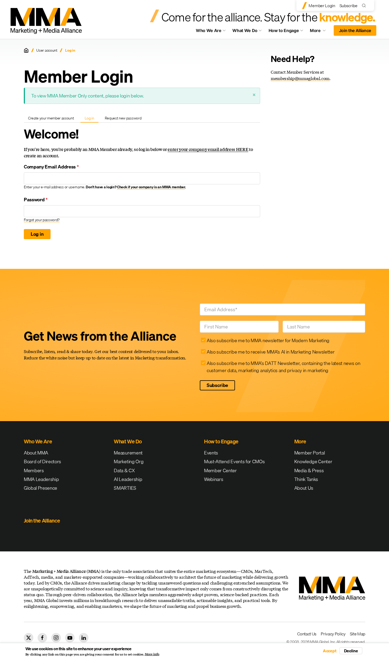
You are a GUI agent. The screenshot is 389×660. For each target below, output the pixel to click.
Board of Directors (42, 461)
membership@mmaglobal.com (300, 78)
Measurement (128, 453)
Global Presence (40, 488)
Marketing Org (128, 461)
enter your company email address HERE (208, 149)
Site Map (357, 633)
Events (211, 453)
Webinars (213, 479)
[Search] (365, 5)
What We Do (244, 30)
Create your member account (51, 118)
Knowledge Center (313, 461)
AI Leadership (128, 479)
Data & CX (124, 470)
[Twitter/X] (28, 638)
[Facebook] (42, 638)
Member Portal (309, 453)
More (320, 32)
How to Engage (284, 30)
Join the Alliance (355, 30)
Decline (351, 650)
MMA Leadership (41, 479)
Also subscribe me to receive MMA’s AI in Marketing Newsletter (270, 352)
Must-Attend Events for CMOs (234, 461)
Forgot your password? (42, 220)
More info (152, 654)
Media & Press (309, 470)
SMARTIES (125, 488)
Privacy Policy (333, 633)
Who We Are (208, 30)
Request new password (123, 118)
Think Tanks (306, 479)
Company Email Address (51, 166)
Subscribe (349, 5)
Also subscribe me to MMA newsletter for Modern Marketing (268, 340)
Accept (330, 651)
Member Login (322, 5)
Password (36, 199)
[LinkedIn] (83, 638)
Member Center (220, 470)
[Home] (26, 50)
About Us (303, 488)
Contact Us (306, 633)
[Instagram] (56, 638)
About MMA (36, 453)
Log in (91, 119)
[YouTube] (70, 638)
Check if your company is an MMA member (151, 187)
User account (46, 50)
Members (34, 470)
